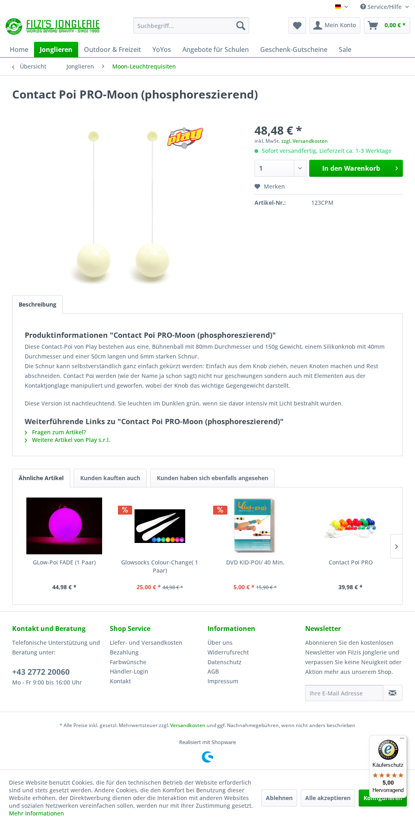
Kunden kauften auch (110, 478)
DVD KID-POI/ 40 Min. (255, 562)
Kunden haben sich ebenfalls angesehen (212, 478)
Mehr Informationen (36, 813)
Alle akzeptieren (328, 798)
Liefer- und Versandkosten (146, 642)
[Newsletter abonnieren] (392, 693)
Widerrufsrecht (228, 652)
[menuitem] (191, 25)
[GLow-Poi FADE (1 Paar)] (64, 526)
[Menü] (402, 740)
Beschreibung (37, 304)
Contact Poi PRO (351, 562)
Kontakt (120, 681)
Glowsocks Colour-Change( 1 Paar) (159, 566)
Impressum (223, 681)
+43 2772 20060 (41, 672)
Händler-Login (129, 671)
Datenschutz (225, 662)
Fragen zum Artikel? (58, 432)
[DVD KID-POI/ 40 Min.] (255, 526)
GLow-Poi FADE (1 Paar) (64, 562)
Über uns (220, 642)
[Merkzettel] (297, 25)
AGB (213, 671)
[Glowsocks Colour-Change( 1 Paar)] (160, 526)
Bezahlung (124, 652)
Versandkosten (187, 725)
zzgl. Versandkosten (304, 140)
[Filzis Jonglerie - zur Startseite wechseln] (53, 27)
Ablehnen (279, 798)
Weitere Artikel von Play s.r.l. (70, 440)
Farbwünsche (128, 662)
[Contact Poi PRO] (351, 526)
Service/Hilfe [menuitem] (384, 7)
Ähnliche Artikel (41, 478)
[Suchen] (240, 25)
